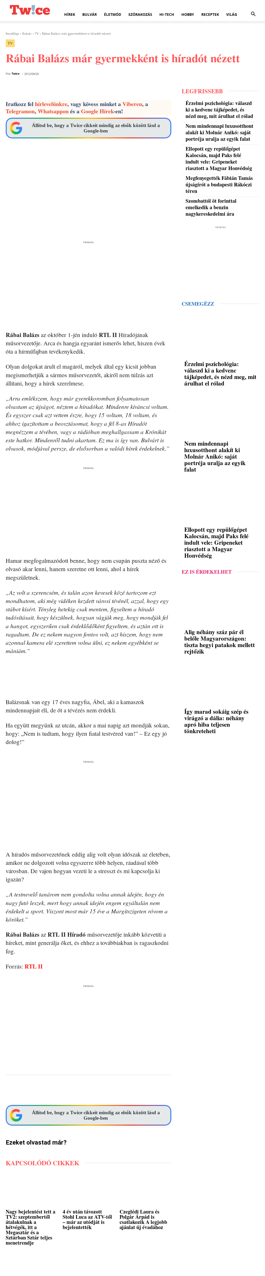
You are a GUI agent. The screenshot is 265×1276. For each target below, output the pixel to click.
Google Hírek (97, 111)
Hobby (187, 14)
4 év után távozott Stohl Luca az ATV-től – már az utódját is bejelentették (87, 1219)
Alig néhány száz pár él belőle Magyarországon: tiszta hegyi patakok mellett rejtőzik (219, 641)
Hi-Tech (166, 14)
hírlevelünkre (51, 104)
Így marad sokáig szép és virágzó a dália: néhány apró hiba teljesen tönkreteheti (216, 721)
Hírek (69, 14)
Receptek (210, 14)
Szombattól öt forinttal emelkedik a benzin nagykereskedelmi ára (211, 207)
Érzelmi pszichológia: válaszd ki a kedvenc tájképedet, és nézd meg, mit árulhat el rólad (219, 109)
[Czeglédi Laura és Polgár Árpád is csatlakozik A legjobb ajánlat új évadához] (145, 1190)
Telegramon (20, 111)
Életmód (112, 14)
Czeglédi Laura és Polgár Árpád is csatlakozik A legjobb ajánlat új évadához (143, 1219)
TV (37, 33)
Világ (231, 14)
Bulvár (89, 14)
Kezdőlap (12, 33)
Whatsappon (53, 111)
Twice (16, 73)
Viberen (132, 104)
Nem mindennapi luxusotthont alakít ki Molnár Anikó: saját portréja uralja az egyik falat (219, 132)
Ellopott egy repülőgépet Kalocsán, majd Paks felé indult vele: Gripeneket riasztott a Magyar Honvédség (219, 158)
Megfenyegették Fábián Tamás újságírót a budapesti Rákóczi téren (219, 184)
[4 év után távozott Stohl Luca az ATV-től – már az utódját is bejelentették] (88, 1190)
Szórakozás (140, 14)
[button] (253, 14)
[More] (188, 1092)
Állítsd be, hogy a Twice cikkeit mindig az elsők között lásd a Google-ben (96, 128)
